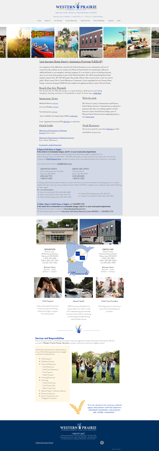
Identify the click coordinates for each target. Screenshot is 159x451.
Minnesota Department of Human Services (56, 138)
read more (55, 103)
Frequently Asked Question (50, 145)
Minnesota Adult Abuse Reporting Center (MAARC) (80, 211)
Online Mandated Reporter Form (75, 209)
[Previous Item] (3, 42)
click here (97, 93)
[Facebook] (102, 442)
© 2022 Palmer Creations (116, 449)
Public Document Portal (44, 442)
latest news (50, 133)
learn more (90, 117)
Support (50, 301)
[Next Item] (156, 42)
